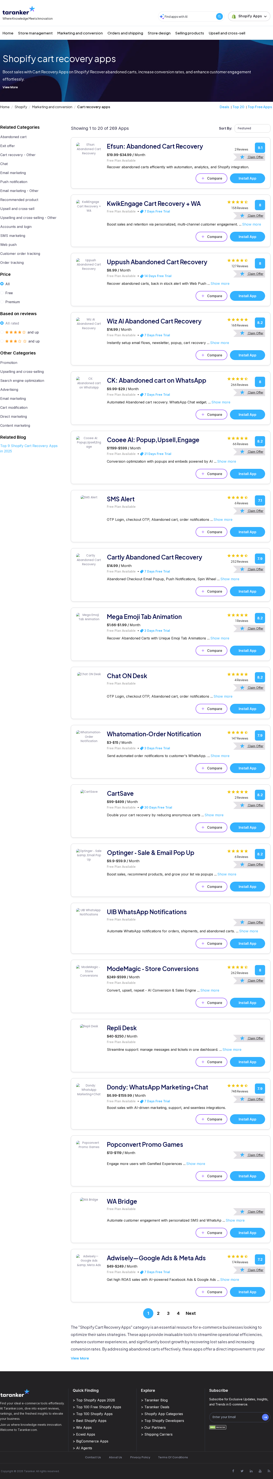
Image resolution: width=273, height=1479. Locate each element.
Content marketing (15, 425)
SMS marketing (12, 235)
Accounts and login (16, 226)
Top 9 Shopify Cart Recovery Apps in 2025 (29, 448)
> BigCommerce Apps (90, 1441)
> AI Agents (82, 1448)
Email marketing (13, 173)
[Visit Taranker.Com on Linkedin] (251, 1471)
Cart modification (14, 407)
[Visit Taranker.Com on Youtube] (260, 1471)
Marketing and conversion (80, 33)
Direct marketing (13, 416)
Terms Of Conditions (173, 1457)
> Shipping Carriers (157, 1434)
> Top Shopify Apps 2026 (94, 1400)
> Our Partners (153, 1427)
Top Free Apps (260, 107)
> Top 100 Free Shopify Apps (97, 1407)
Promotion (8, 362)
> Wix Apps (82, 1427)
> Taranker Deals (155, 1407)
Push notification (13, 182)
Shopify (21, 107)
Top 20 (238, 107)
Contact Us (93, 1457)
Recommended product (19, 200)
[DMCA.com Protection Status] (217, 1427)
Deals (224, 107)
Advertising (9, 389)
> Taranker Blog (154, 1400)
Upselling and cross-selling (22, 371)
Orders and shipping (125, 33)
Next (191, 1313)
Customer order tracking (20, 253)
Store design (159, 33)
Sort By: (225, 128)
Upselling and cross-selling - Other (28, 218)
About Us (115, 1457)
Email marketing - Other (19, 191)
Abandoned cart (13, 137)
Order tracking (12, 262)
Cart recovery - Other (18, 155)
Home (8, 33)
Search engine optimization (22, 380)
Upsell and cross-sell (227, 33)
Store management (35, 33)
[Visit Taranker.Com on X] (242, 1471)
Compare (214, 178)
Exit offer (7, 146)
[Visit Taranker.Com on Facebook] (233, 1471)
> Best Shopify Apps (89, 1420)
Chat (4, 164)
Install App (247, 178)
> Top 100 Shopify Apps (93, 1414)
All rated (12, 323)
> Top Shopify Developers (162, 1420)
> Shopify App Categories (162, 1414)
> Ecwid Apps (84, 1434)
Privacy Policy (140, 1457)
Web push (8, 244)
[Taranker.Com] (19, 10)
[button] (249, 16)
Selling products (189, 33)
